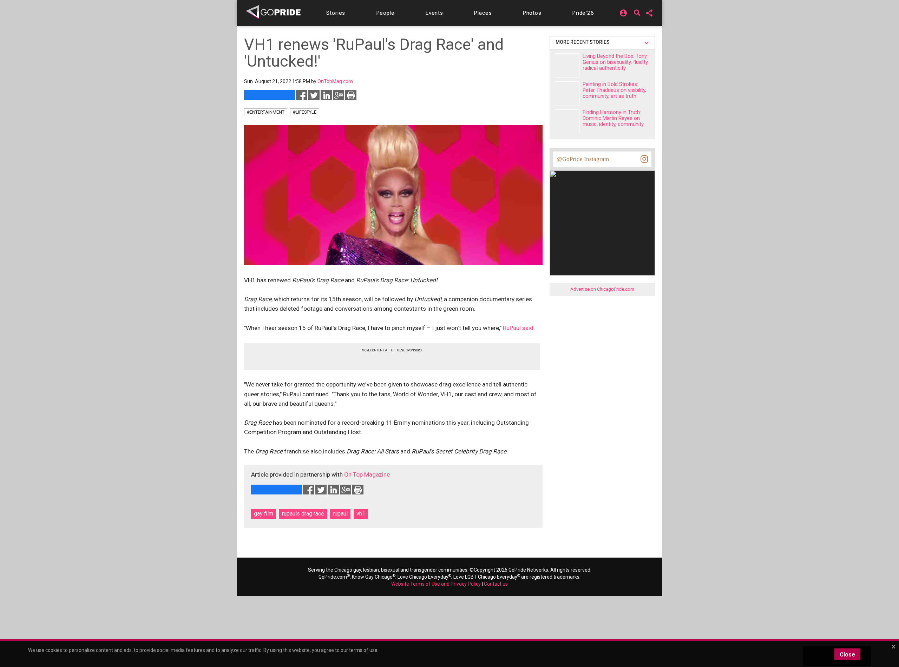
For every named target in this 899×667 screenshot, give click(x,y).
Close (847, 654)
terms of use (363, 650)
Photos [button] (532, 13)
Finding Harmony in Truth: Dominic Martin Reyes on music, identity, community (613, 118)
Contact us (496, 584)
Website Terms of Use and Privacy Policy (436, 584)
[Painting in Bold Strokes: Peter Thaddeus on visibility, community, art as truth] (567, 93)
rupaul (340, 513)
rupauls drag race (303, 513)
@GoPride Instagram (583, 159)
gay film (263, 513)
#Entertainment (265, 112)
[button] (335, 13)
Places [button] (483, 13)
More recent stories (584, 42)
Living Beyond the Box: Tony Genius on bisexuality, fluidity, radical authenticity (616, 62)
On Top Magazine (367, 474)
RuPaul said (518, 327)
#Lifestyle (304, 112)
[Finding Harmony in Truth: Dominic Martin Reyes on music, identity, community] (567, 121)
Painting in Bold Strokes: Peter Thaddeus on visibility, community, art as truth (614, 90)
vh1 (360, 513)
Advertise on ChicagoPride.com (602, 289)
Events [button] (434, 13)
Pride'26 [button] (583, 13)
